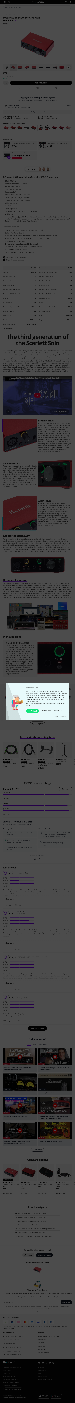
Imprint (56, 716)
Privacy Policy (63, 716)
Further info (58, 710)
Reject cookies (46, 710)
